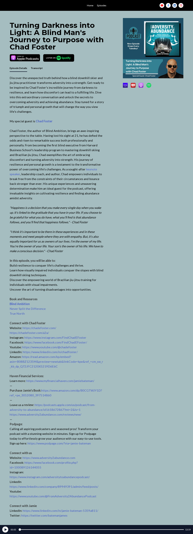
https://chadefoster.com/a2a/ (29, 332)
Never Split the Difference (28, 308)
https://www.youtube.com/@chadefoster (49, 347)
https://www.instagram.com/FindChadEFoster (55, 337)
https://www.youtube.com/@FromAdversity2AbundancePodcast (53, 496)
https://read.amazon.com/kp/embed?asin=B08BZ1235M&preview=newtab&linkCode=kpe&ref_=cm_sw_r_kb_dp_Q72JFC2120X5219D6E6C (56, 361)
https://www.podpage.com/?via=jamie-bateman (59, 443)
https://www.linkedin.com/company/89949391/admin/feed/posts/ (54, 486)
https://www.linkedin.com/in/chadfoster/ (50, 352)
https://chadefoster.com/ (39, 328)
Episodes (101, 5)
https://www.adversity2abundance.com (49, 457)
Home (90, 5)
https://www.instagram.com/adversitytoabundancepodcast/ (50, 477)
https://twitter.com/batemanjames (44, 515)
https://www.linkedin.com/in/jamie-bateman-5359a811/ (60, 510)
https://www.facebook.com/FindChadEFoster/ (56, 342)
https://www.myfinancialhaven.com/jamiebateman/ (60, 381)
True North (17, 313)
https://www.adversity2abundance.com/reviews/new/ (45, 414)
